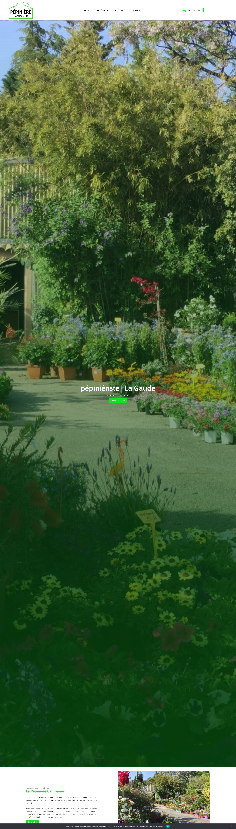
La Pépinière (103, 10)
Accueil (88, 10)
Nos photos (120, 10)
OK (168, 826)
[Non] (233, 826)
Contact (136, 10)
